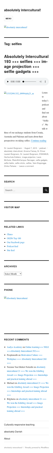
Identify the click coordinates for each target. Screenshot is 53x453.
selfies (29, 163)
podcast (42, 148)
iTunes (10, 234)
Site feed (11, 250)
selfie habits (9, 163)
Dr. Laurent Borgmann (13, 148)
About (7, 438)
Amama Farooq (30, 151)
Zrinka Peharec (10, 166)
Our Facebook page (15, 242)
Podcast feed (12, 246)
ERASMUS (43, 154)
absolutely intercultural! (22, 10)
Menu (8, 18)
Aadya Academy (14, 346)
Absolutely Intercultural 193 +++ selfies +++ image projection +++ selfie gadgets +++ (26, 63)
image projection (28, 157)
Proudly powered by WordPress (37, 447)
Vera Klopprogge (39, 163)
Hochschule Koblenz (12, 157)
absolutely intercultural (13, 151)
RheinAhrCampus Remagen (23, 160)
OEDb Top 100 (14, 238)
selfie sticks (20, 163)
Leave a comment (26, 166)
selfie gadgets (41, 160)
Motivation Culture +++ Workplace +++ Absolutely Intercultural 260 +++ (26, 358)
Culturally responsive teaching (19, 424)
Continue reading (38, 140)
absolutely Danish (13, 431)
